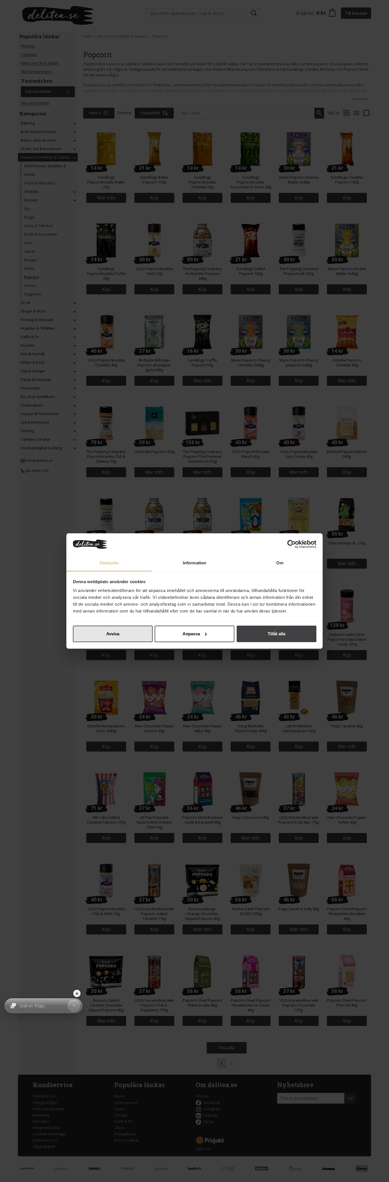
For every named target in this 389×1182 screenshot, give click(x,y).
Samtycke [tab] (109, 562)
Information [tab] (194, 562)
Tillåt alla (276, 633)
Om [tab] (279, 562)
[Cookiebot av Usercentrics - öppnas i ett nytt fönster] (291, 544)
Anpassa (191, 633)
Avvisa (112, 633)
